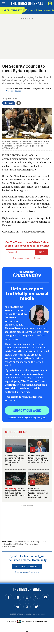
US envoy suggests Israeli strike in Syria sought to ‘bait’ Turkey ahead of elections (38, 459)
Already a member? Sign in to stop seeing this (27, 417)
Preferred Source (13, 91)
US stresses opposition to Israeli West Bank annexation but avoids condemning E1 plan (38, 492)
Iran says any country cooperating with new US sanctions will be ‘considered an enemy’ (14, 460)
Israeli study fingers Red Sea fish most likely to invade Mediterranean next (15, 492)
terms (39, 258)
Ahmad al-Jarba (10, 546)
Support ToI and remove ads (41, 10)
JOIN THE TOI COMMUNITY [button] (27, 566)
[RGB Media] (21, 621)
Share (10, 103)
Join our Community (12, 10)
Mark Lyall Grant (31, 544)
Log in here (34, 572)
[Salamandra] (41, 621)
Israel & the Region (20, 541)
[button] (50, 3)
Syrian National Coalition (13, 544)
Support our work (27, 410)
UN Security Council (38, 541)
